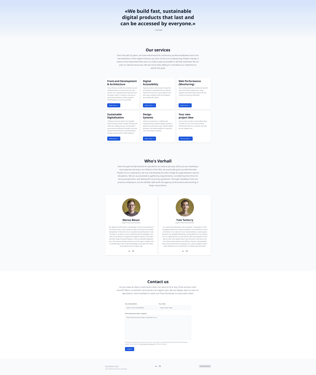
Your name (162, 304)
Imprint (116, 366)
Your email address (131, 304)
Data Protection (109, 366)
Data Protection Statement (147, 344)
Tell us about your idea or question (136, 313)
